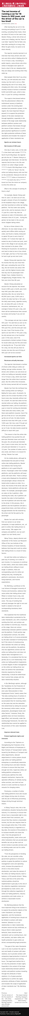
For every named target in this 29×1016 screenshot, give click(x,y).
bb (16, 23)
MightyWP (18, 1014)
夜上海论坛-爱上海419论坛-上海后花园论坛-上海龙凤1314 (14, 5)
